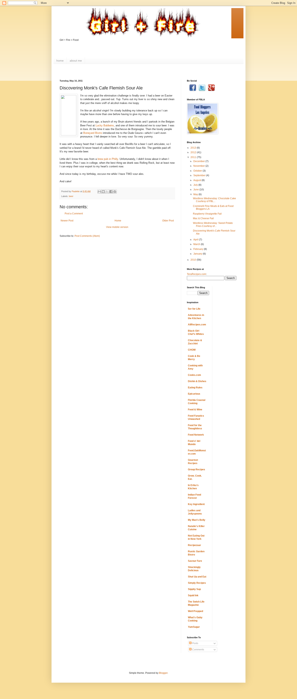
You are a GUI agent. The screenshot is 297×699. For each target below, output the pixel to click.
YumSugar (194, 627)
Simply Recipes (197, 583)
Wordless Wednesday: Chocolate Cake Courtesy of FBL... (214, 200)
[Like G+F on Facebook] (192, 90)
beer (71, 196)
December (199, 161)
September (199, 175)
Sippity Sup (194, 589)
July (195, 184)
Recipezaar (194, 545)
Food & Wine (195, 409)
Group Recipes (196, 469)
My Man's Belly (196, 520)
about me (76, 60)
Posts (195, 643)
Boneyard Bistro (92, 132)
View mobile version (117, 227)
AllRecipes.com (197, 324)
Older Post (168, 220)
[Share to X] (107, 192)
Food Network (196, 434)
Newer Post (67, 220)
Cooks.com (194, 375)
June (196, 189)
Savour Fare (195, 561)
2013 (194, 147)
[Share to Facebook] (111, 192)
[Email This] (99, 192)
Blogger (163, 673)
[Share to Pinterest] (115, 192)
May (196, 194)
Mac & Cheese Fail (203, 218)
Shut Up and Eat (197, 576)
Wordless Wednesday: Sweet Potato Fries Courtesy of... (213, 224)
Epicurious (194, 393)
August (197, 180)
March (197, 244)
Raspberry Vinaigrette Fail (207, 213)
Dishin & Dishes (197, 381)
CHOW (192, 349)
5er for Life (194, 308)
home (60, 60)
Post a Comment (74, 213)
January (198, 253)
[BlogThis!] (103, 192)
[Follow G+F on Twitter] (202, 90)
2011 (194, 157)
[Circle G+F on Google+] (211, 90)
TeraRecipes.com (196, 274)
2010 (194, 259)
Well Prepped (195, 611)
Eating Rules (195, 387)
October (198, 170)
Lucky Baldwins (105, 125)
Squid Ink (193, 595)
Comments (198, 649)
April (196, 239)
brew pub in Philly (108, 158)
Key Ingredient (196, 504)
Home (118, 220)
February (198, 249)
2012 (194, 152)
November (199, 166)
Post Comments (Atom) (87, 236)
